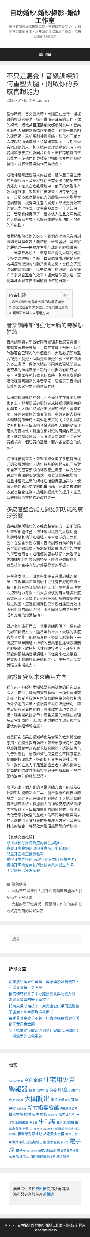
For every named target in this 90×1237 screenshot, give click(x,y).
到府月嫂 (42, 1090)
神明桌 (28, 1129)
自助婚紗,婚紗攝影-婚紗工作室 (45, 16)
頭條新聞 (32, 1151)
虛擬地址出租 (36, 1142)
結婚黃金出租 (53, 1134)
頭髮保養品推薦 (68, 1150)
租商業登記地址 (63, 1128)
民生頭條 (39, 1114)
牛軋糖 (47, 1121)
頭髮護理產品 (19, 1157)
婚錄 (67, 1100)
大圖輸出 (37, 1099)
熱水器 (34, 1122)
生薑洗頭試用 (65, 1122)
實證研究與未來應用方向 (31, 313)
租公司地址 (46, 1128)
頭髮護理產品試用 (43, 1157)
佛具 (32, 1090)
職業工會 (71, 1134)
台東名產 (18, 1100)
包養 (53, 1090)
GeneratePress (45, 1230)
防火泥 (64, 1142)
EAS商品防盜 (16, 1081)
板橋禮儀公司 (68, 1108)
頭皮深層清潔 (47, 1150)
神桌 (36, 1128)
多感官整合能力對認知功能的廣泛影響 (40, 307)
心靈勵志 (21, 1108)
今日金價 (33, 1080)
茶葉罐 (48, 1194)
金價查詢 (53, 1142)
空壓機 (41, 1189)
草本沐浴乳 (17, 1142)
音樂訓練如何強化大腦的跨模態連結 (38, 302)
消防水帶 (53, 1115)
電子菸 (21, 1150)
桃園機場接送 (20, 1114)
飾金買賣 (62, 1157)
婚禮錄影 (57, 1100)
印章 (63, 1090)
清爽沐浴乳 (67, 1115)
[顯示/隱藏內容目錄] (63, 295)
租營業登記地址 (30, 1134)
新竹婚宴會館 (43, 1107)
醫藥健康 (19, 884)
